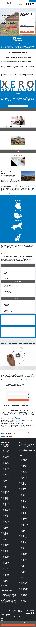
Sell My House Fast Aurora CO (22, 461)
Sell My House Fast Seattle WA (4, 561)
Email (28, 27)
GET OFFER (18, 624)
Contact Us (9, 7)
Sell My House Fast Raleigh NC (4, 546)
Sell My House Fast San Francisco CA (5, 555)
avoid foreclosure (17, 76)
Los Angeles (33, 444)
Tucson (34, 446)
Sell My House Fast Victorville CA (5, 458)
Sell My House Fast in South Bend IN (5, 505)
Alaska (5, 591)
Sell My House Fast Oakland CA (4, 537)
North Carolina (3, 600)
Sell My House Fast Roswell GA (22, 573)
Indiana (13, 594)
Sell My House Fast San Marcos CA (23, 581)
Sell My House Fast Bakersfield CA (23, 464)
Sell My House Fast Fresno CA (22, 488)
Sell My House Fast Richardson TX (23, 570)
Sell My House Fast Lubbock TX (22, 512)
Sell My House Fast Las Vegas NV (23, 507)
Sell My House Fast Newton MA (22, 541)
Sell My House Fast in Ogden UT (5, 484)
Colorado (2, 593)
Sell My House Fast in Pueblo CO (5, 493)
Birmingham (21, 447)
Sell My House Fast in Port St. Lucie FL (5, 490)
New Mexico (11, 599)
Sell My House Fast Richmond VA (5, 549)
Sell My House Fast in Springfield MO (5, 509)
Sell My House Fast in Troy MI (4, 516)
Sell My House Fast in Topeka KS (5, 515)
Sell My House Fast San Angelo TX (23, 577)
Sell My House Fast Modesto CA (22, 530)
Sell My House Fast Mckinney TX (23, 518)
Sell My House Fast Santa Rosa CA (23, 589)
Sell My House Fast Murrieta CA (22, 535)
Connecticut (6, 593)
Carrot (13, 617)
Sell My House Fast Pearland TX (23, 554)
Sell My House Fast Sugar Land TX (23, 596)
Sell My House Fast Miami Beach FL (23, 523)
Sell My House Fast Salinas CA (22, 575)
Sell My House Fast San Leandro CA (23, 579)
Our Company (26, 0)
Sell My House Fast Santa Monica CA (23, 588)
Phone (21, 27)
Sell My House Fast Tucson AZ (4, 568)
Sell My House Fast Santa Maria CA (23, 587)
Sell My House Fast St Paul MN (4, 585)
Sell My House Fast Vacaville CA (5, 456)
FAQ (18, 7)
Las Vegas (24, 449)
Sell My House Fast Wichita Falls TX (5, 468)
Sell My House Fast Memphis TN (23, 514)
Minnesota (11, 596)
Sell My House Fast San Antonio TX (5, 552)
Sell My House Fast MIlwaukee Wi (5, 528)
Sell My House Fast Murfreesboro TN (23, 534)
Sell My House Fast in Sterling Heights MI (6, 511)
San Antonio (32, 445)
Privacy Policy (8, 614)
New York (14, 599)
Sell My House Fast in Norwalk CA (5, 482)
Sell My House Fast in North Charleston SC (6, 481)
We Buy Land (8, 615)
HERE (12, 193)
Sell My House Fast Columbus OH (23, 477)
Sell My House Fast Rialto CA (22, 569)
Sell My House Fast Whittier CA (4, 467)
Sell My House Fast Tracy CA (4, 451)
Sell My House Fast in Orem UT (4, 486)
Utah (16, 602)
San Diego (32, 447)
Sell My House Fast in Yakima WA (5, 527)
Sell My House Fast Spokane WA (5, 562)
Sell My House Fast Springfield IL (23, 595)
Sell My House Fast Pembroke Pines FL (23, 555)
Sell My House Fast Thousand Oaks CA (5, 449)
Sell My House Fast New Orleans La (5, 533)
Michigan (7, 596)
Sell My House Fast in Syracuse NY (5, 514)
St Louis (27, 449)
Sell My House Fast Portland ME (4, 584)
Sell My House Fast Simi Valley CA (23, 593)
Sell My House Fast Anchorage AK (5, 574)
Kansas (2, 595)
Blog (1, 615)
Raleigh (20, 450)
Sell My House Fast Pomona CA (23, 559)
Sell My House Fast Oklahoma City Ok (5, 538)
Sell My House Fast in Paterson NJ (5, 488)
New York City (24, 446)
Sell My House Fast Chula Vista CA (23, 472)
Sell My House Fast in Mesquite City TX (5, 474)
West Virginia (13, 603)
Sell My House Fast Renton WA (22, 567)
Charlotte (23, 444)
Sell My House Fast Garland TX (22, 489)
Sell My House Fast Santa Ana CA (5, 557)
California (14, 591)
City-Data (20, 420)
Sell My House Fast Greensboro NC (23, 494)
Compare (14, 7)
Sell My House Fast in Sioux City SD (5, 503)
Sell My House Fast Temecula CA (5, 445)
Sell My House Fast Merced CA (22, 520)
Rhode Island (10, 601)
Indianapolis (31, 449)
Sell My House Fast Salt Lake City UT (23, 576)
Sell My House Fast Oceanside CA (23, 543)
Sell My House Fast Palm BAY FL (22, 549)
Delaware (10, 593)
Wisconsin (2, 605)
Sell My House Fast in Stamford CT (5, 510)
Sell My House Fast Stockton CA (5, 564)
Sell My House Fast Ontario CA (22, 546)
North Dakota (8, 600)
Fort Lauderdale (29, 450)
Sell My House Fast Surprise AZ (22, 600)
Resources (2, 614)
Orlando (28, 445)
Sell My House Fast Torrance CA (5, 450)
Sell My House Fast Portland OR (23, 561)
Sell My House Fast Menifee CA (22, 519)
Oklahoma (14, 600)
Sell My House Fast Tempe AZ (4, 446)
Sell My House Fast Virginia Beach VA (5, 570)
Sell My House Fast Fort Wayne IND (5, 578)
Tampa (31, 446)
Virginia (5, 603)
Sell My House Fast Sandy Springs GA (23, 583)
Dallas (26, 444)
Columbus (20, 449)
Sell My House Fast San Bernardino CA (23, 578)
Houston (29, 444)
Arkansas (11, 591)
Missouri (2, 597)
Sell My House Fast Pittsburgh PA (5, 544)
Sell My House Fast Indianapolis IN (23, 499)
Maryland (14, 595)
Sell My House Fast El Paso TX (22, 484)
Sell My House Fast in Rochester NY (5, 498)
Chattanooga (19, 375)
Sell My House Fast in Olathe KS (4, 485)
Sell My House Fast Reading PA (22, 565)
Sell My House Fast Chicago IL (22, 471)
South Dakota (6, 602)
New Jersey (6, 599)
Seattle (34, 450)
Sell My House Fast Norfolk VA (4, 535)
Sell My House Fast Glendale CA (22, 493)
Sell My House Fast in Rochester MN (5, 497)
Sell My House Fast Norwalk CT (22, 542)
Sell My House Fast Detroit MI (22, 482)
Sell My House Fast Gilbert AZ (22, 490)
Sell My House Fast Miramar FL (22, 526)
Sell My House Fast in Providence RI (5, 492)
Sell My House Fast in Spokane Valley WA (6, 508)
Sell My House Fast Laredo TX (22, 506)
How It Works (21, 0)
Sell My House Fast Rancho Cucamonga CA (24, 564)
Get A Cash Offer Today (24, 7)
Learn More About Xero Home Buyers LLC (18, 106)
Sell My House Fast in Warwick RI (5, 520)
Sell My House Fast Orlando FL (4, 540)
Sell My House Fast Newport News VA (23, 540)
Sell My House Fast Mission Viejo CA (23, 528)
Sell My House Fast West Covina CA (5, 463)
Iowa (15, 594)
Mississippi (15, 596)
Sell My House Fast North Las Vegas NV (5, 582)
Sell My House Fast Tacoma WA (23, 601)
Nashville (20, 446)
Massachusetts (3, 596)
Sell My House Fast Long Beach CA (23, 508)
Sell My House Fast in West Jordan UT (5, 523)
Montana (5, 597)
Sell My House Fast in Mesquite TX (5, 475)
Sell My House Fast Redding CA (22, 566)
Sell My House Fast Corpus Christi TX (23, 478)
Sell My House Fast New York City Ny (5, 534)
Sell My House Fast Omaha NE (4, 539)
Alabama (2, 591)
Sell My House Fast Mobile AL (22, 529)
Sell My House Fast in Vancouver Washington (6, 517)
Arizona (8, 591)
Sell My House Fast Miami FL (22, 516)
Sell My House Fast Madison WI (22, 513)
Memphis (20, 445)
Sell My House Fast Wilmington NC (5, 469)
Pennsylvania (6, 601)
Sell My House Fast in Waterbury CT (5, 521)
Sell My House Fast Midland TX (22, 525)
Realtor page (18, 418)
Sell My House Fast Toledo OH (22, 602)
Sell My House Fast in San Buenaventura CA (6, 502)
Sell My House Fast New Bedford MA (23, 537)
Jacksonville (24, 445)
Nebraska (8, 597)
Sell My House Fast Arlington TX (23, 459)
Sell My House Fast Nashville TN (5, 531)
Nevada (12, 597)
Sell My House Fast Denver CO (22, 481)
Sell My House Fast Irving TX (22, 501)
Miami (29, 447)
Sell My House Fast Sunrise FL (22, 599)
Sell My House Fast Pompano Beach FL (23, 560)
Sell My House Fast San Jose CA (5, 556)
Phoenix (28, 446)
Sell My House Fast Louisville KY (23, 511)
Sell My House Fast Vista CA (4, 461)
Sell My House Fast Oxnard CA (22, 548)
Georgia (2, 594)
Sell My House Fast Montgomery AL (23, 531)
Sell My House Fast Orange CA (22, 547)
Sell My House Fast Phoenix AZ (4, 543)
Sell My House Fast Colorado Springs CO (24, 476)
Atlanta (20, 444)
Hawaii (5, 594)
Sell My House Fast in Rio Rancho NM (5, 496)
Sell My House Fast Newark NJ (4, 532)
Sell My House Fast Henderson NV (5, 579)
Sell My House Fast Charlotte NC (23, 469)
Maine (12, 595)
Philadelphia (26, 447)
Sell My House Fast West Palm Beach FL (5, 464)
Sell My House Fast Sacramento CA (5, 551)
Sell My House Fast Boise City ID (5, 575)
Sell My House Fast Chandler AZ (23, 467)
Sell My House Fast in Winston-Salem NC (6, 526)
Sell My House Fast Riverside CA (4, 550)
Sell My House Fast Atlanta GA (22, 460)
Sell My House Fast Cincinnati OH (23, 473)
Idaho (7, 594)
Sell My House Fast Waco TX (4, 462)
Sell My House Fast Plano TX (4, 545)
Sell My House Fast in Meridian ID (5, 473)
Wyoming (6, 605)
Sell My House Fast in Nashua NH (5, 478)
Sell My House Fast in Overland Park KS (5, 487)
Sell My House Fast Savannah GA (23, 590)
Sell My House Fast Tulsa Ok (4, 569)
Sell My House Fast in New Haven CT (5, 479)
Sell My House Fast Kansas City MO (23, 505)
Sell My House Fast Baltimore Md (23, 465)
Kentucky (5, 595)
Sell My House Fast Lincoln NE (4, 581)
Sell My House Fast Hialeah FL (22, 495)
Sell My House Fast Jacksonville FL (23, 502)
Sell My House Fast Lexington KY (5, 580)
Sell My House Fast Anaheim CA (23, 458)
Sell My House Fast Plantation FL (23, 558)
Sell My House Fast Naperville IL (22, 536)
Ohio (12, 600)
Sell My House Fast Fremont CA (22, 487)
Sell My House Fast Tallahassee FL (5, 444)
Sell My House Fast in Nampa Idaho (5, 476)
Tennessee (10, 602)
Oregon (2, 601)
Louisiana (8, 595)
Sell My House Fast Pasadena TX (23, 553)
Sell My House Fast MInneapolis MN (5, 529)
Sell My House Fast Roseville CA (22, 572)
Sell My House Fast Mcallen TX (22, 517)
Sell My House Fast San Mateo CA (23, 582)
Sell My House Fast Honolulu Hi (22, 496)
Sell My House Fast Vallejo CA (4, 457)
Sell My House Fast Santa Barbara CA (23, 584)
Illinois (10, 594)
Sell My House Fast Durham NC (22, 483)
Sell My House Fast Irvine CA (22, 500)
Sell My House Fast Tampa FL (4, 567)
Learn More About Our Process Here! (18, 60)
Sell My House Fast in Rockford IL (5, 499)
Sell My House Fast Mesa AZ (22, 522)
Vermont (2, 603)
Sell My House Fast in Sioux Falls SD (5, 504)
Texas (14, 602)
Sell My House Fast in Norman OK (5, 480)
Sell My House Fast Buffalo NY (4, 576)
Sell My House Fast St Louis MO (4, 563)
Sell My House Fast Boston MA (22, 466)
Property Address (22, 24)
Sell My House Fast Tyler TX (4, 455)
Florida (13, 593)
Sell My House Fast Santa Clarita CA (5, 558)
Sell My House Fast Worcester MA (5, 470)
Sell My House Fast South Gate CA (23, 594)
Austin (26, 450)
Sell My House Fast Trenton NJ (4, 452)
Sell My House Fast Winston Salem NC (5, 573)
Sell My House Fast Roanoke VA (23, 571)
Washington (9, 603)
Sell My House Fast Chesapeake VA (23, 470)
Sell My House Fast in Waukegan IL (5, 522)
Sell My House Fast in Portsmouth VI (5, 491)
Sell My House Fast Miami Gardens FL (23, 524)
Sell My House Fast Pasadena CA (23, 552)
